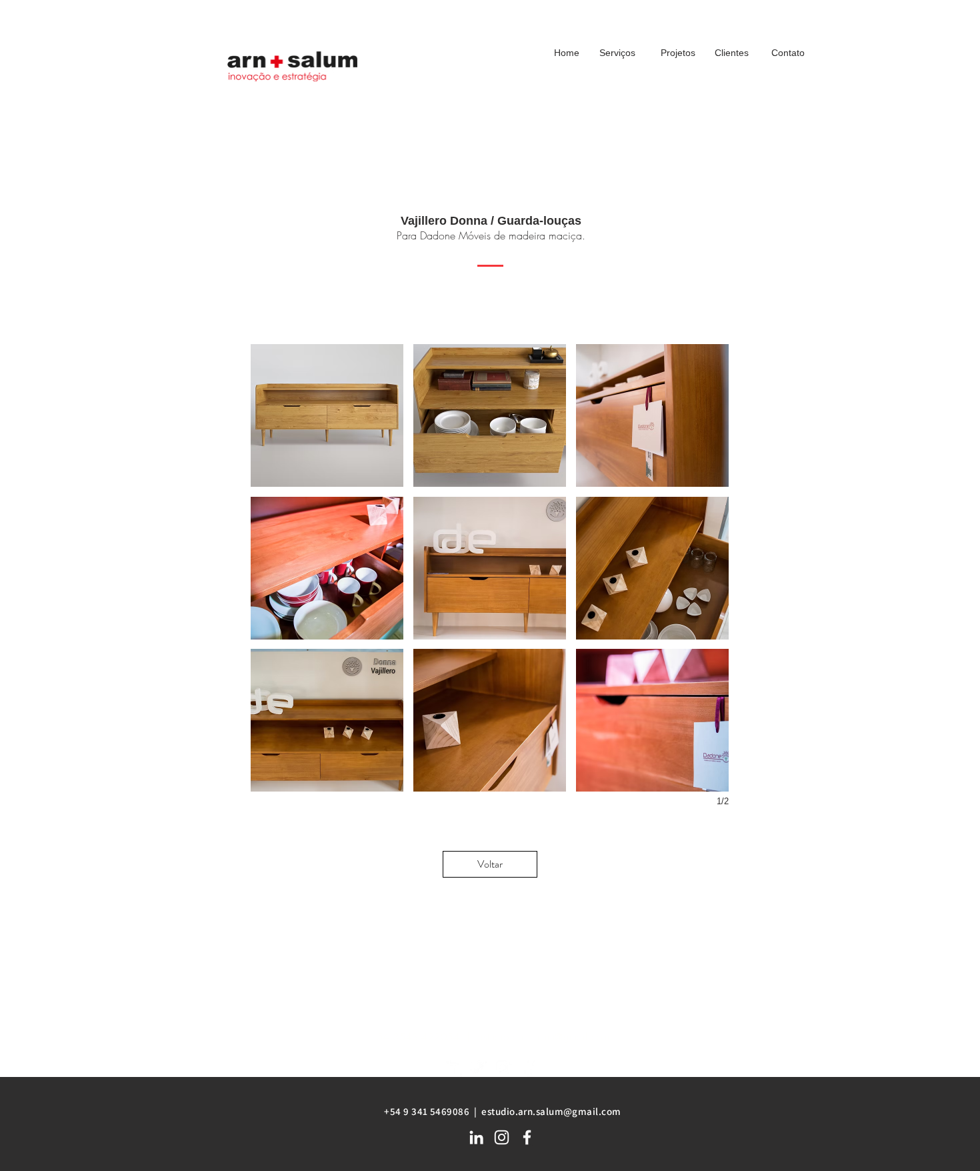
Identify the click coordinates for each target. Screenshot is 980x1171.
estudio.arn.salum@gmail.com (543, 1037)
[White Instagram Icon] (503, 1067)
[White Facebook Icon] (528, 1067)
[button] (327, 415)
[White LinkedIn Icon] (452, 1067)
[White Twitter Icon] (477, 1067)
